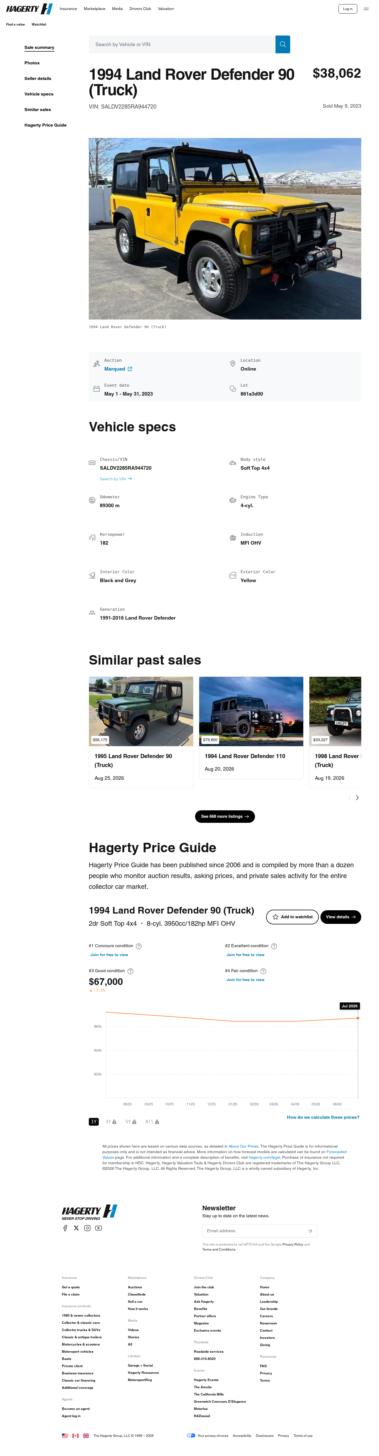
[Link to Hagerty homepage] (89, 1212)
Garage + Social (140, 1365)
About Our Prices (244, 1146)
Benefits (200, 1309)
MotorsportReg (140, 1380)
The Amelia (203, 1387)
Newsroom (268, 1323)
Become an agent (76, 1408)
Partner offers (205, 1316)
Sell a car (135, 1301)
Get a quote (71, 1287)
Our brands (269, 1309)
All (130, 1344)
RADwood (202, 1416)
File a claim (71, 1294)
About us (267, 1294)
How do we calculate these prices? (323, 1117)
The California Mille (209, 1394)
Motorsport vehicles (78, 1351)
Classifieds (137, 1294)
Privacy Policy (292, 1244)
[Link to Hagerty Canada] (75, 1435)
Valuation (201, 1294)
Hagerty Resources (143, 1372)
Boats (66, 1359)
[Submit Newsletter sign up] (310, 1231)
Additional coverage (78, 1387)
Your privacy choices (213, 1435)
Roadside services (209, 1351)
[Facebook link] (65, 1228)
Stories (133, 1337)
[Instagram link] (87, 1228)
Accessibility (242, 1435)
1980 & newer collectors (81, 1315)
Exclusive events (207, 1330)
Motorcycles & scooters (81, 1344)
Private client (72, 1366)
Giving (265, 1345)
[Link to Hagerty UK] (86, 1435)
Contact (266, 1330)
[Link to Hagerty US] (65, 1435)
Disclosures (265, 1435)
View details (337, 916)
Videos (133, 1330)
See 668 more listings (221, 816)
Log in (348, 9)
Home (264, 1287)
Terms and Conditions (218, 1249)
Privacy (266, 1373)
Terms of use (303, 1435)
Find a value (15, 24)
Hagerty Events (206, 1380)
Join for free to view (109, 954)
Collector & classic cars (81, 1322)
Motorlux (201, 1408)
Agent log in (71, 1416)
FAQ (263, 1366)
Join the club (204, 1287)
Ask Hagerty (204, 1301)
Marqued (114, 369)
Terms (265, 1380)
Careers (266, 1316)
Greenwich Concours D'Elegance (220, 1401)
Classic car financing (78, 1380)
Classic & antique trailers (82, 1337)
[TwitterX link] (76, 1228)
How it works (138, 1309)
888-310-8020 (205, 1359)
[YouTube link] (98, 1228)
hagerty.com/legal (264, 1157)
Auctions (135, 1287)
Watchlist (39, 24)
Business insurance (78, 1373)
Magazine (201, 1323)
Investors (267, 1337)
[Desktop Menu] (366, 9)
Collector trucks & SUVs (81, 1330)
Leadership (269, 1301)
